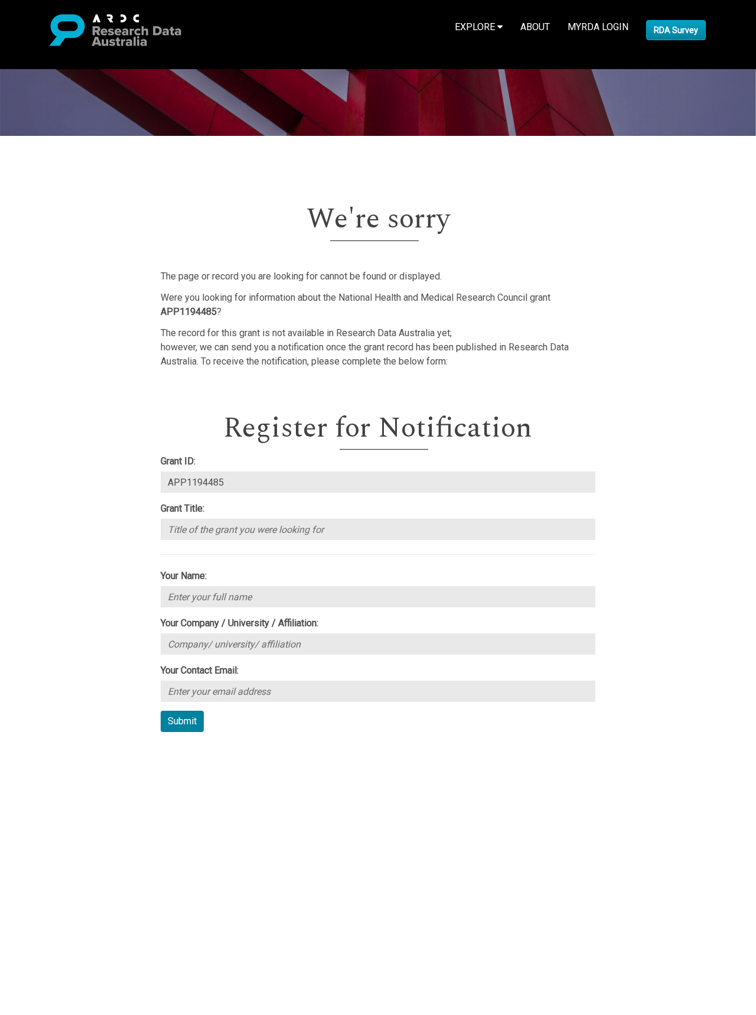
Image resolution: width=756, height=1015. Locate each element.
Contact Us (59, 781)
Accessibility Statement (86, 873)
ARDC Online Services (82, 823)
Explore (476, 26)
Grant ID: (178, 461)
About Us (55, 753)
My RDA (53, 767)
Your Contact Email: (200, 670)
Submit (182, 721)
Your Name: (184, 575)
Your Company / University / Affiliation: (239, 623)
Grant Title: (182, 508)
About (535, 26)
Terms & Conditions (77, 845)
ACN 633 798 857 (36, 894)
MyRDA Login (598, 26)
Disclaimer (59, 795)
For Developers (69, 809)
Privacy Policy (66, 859)
